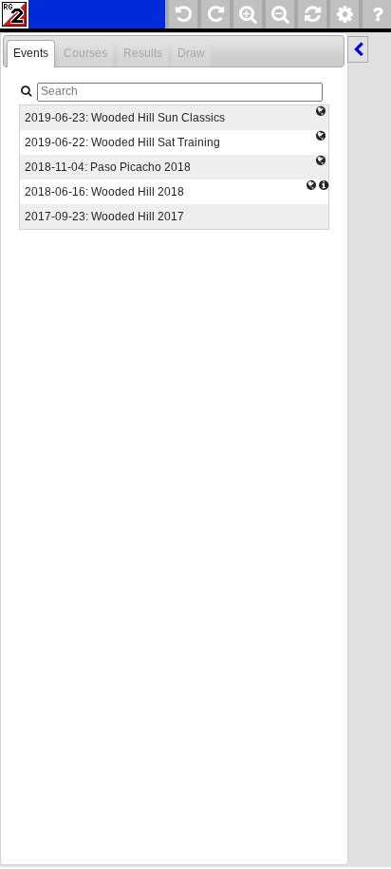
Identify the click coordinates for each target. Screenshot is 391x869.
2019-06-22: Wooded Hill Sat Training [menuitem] (122, 142)
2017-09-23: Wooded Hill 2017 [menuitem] (104, 216)
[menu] (173, 167)
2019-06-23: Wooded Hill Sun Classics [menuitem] (125, 117)
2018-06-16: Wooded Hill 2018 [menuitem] (104, 191)
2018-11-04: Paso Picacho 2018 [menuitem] (108, 167)
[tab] (31, 54)
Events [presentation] (30, 53)
